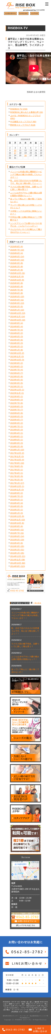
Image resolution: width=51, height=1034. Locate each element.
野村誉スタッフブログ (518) (22, 125)
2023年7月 (15, 370)
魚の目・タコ (34, 1009)
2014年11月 (15, 560)
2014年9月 (15, 566)
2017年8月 (15, 466)
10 (15, 150)
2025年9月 (15, 283)
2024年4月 (15, 340)
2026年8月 (15, 246)
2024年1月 (15, 350)
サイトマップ (35, 1011)
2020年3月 (15, 423)
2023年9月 (15, 363)
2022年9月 (15, 396)
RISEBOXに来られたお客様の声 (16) (26, 112)
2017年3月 (15, 476)
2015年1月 (15, 553)
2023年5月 (15, 376)
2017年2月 (15, 480)
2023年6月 (15, 373)
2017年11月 (15, 456)
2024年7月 (15, 330)
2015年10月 (15, 523)
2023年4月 (15, 380)
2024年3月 (15, 343)
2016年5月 (15, 500)
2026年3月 (15, 263)
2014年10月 (15, 563)
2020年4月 (15, 420)
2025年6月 (15, 293)
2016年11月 (15, 490)
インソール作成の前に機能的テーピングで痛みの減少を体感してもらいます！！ (26, 174)
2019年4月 (15, 433)
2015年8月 (15, 530)
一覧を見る (37, 603)
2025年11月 (15, 276)
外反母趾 (15, 1011)
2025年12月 (15, 273)
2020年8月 (15, 406)
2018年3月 (15, 443)
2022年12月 (15, 390)
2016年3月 (15, 506)
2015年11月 (15, 520)
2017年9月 (15, 463)
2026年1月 (15, 270)
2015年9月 (15, 526)
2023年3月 (15, 383)
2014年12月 (15, 556)
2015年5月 (15, 540)
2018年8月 (15, 436)
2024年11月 (15, 316)
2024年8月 (15, 326)
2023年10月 (15, 360)
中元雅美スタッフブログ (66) (23, 122)
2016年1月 (15, 513)
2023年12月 (15, 353)
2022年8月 (15, 400)
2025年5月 (15, 296)
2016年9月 (15, 493)
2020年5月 (15, 416)
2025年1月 (15, 310)
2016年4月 (15, 503)
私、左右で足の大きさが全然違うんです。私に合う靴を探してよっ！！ (25, 631)
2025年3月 (15, 303)
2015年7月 (15, 533)
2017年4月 (15, 473)
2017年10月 (15, 460)
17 (15, 153)
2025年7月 (15, 290)
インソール (24, 1009)
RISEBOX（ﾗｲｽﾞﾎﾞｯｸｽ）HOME (14, 1002)
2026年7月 (15, 250)
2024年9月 (15, 323)
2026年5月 (15, 256)
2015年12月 (15, 516)
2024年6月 (15, 333)
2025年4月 (15, 300)
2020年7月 (15, 410)
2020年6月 (15, 413)
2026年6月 (15, 253)
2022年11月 (15, 393)
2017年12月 (15, 453)
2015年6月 (15, 536)
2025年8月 (15, 286)
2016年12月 (15, 486)
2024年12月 (15, 313)
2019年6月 (15, 430)
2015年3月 (15, 546)
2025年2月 (15, 306)
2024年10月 (15, 320)
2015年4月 (15, 543)
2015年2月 (15, 550)
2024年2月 (15, 346)
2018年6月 (15, 440)
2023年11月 (15, 356)
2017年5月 (15, 470)
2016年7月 (15, 496)
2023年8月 (15, 366)
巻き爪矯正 (44, 1009)
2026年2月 (15, 266)
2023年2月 (15, 386)
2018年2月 (15, 446)
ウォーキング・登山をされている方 (27, 1006)
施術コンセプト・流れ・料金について (22, 1004)
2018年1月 (15, 450)
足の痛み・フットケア (11, 1009)
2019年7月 (15, 426)
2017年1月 (15, 483)
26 (25, 155)
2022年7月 (15, 403)
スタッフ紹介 (24, 1011)
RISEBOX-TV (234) (18, 109)
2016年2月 (15, 510)
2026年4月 (15, 260)
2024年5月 (15, 336)
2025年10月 (15, 280)
